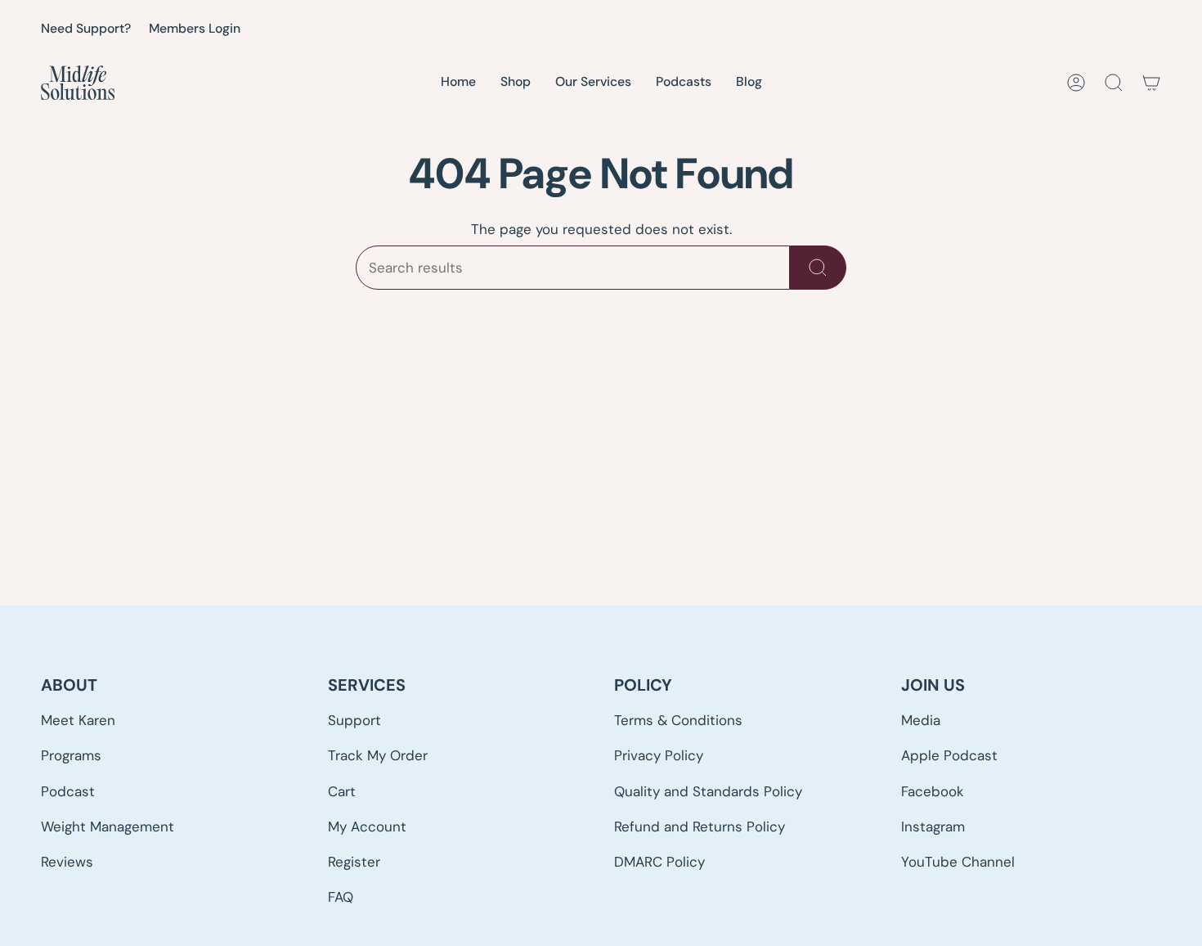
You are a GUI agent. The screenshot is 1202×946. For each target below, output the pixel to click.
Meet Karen (78, 720)
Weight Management (107, 827)
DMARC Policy (659, 862)
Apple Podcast (949, 755)
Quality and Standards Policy (708, 791)
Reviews (67, 862)
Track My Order (378, 755)
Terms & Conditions (678, 720)
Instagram (933, 827)
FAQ (340, 897)
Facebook (932, 791)
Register (354, 862)
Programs (71, 755)
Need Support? (86, 28)
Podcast (68, 791)
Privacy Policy (658, 755)
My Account (367, 827)
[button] (593, 83)
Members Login (194, 28)
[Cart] (1151, 83)
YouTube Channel (958, 862)
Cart (342, 791)
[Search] (818, 268)
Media (920, 720)
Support (354, 720)
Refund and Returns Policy (699, 827)
